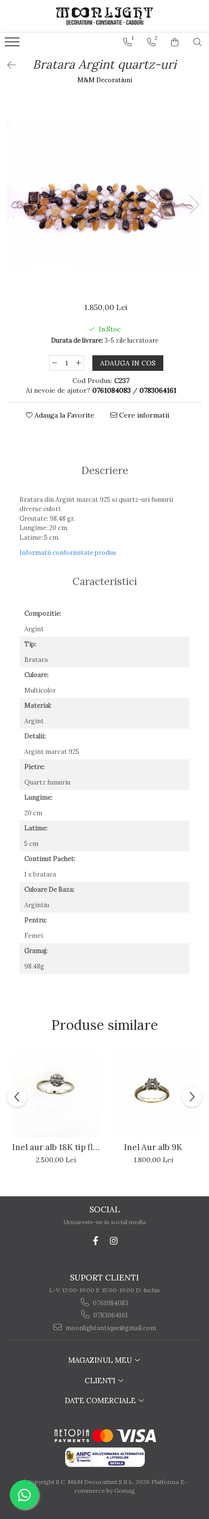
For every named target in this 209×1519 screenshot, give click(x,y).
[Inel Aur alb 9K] (153, 1093)
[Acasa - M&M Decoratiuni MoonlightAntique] (104, 16)
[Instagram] (113, 1240)
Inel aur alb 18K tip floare (56, 1147)
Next (194, 205)
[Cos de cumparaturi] (175, 42)
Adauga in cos (128, 363)
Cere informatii (143, 415)
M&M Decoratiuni (104, 80)
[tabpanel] (104, 195)
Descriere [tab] (104, 470)
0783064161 (110, 1315)
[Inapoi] (7, 65)
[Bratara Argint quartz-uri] (104, 195)
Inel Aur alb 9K (153, 1147)
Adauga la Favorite (63, 415)
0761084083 (109, 1303)
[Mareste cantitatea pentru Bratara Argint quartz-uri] (78, 363)
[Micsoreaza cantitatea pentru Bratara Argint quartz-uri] (54, 363)
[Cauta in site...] (198, 42)
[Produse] (13, 44)
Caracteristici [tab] (104, 581)
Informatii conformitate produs (67, 553)
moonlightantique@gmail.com (110, 1328)
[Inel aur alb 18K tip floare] (56, 1093)
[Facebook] (95, 1240)
